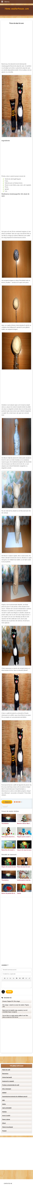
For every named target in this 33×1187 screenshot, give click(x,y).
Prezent (4, 1131)
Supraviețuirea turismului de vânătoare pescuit (14, 1096)
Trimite (9, 992)
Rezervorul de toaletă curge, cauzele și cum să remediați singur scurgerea (14, 1011)
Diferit (4, 1123)
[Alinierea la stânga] (16, 978)
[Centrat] (19, 978)
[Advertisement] (16, 40)
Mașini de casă (6, 1069)
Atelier (4, 1104)
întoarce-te (8, 802)
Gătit (3, 1100)
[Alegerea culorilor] (29, 978)
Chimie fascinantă (7, 1077)
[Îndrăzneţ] (4, 978)
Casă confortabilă (6, 1108)
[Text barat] (13, 978)
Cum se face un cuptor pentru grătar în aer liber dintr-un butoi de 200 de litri (15, 1016)
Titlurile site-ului (16, 1066)
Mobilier (4, 1111)
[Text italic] (7, 978)
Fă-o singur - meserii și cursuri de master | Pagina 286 (15, 1005)
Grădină (4, 1092)
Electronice (5, 1073)
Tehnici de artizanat (7, 1127)
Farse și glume (6, 1119)
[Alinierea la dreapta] (23, 978)
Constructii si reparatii (8, 1081)
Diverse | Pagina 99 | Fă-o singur (11, 1001)
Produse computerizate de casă (10, 1085)
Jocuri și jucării (6, 1115)
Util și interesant (6, 1089)
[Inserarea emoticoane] (26, 978)
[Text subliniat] (10, 978)
